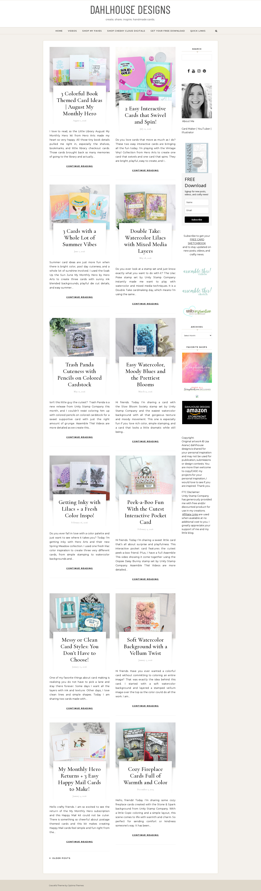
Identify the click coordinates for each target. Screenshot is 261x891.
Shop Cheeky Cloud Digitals (126, 31)
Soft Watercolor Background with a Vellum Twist (145, 646)
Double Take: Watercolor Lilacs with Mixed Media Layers (145, 241)
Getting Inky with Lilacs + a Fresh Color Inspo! (80, 509)
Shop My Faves (92, 31)
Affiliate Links (190, 514)
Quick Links (198, 31)
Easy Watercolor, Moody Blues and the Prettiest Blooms (145, 374)
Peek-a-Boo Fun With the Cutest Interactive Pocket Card (145, 512)
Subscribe (197, 219)
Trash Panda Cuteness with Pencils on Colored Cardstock (79, 374)
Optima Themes (76, 885)
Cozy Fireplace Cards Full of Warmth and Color (146, 776)
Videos (72, 31)
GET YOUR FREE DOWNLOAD (168, 31)
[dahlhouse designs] (130, 13)
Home (59, 31)
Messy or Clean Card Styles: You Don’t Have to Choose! (80, 649)
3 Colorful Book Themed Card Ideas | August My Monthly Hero (79, 103)
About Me (188, 121)
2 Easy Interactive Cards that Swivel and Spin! (145, 115)
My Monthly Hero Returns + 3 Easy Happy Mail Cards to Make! (79, 779)
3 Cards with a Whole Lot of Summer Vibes (80, 238)
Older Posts (61, 858)
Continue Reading (79, 166)
